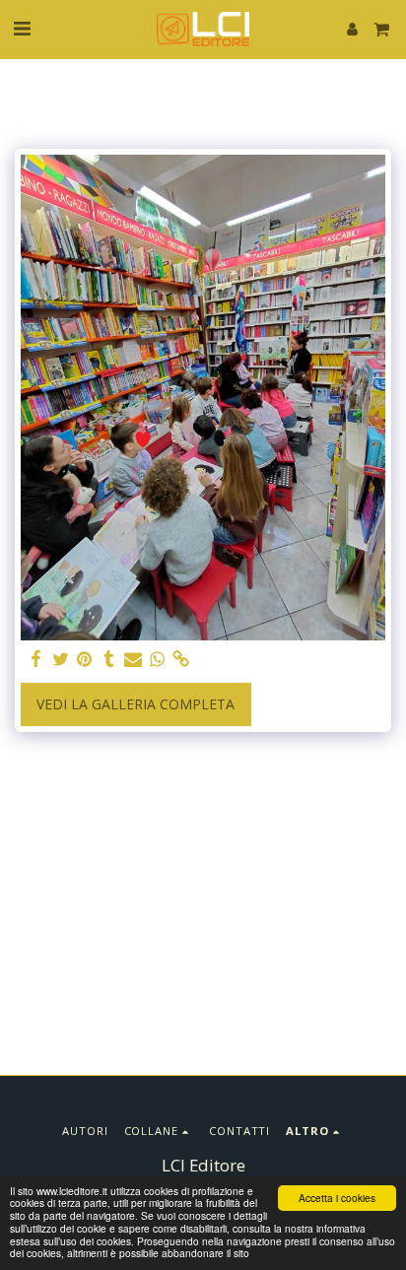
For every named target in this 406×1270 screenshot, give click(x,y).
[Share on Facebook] (36, 659)
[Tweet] (61, 659)
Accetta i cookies (337, 1197)
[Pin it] (85, 659)
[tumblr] (109, 659)
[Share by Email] (133, 659)
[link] (181, 659)
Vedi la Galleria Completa (135, 704)
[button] (21, 28)
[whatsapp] (158, 659)
